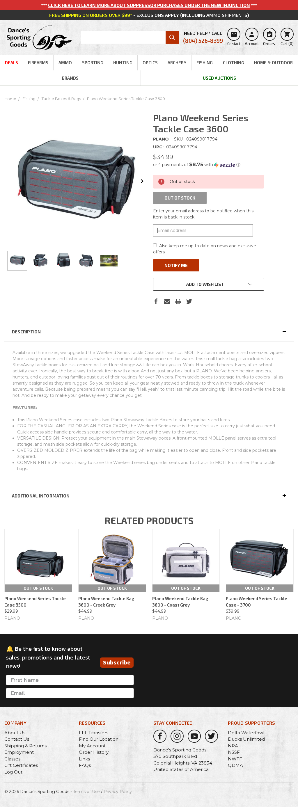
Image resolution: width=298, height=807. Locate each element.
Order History (94, 752)
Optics (150, 62)
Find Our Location (98, 739)
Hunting (122, 62)
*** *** (149, 5)
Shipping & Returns (25, 746)
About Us (14, 732)
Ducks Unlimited (246, 739)
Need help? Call (203, 37)
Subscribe (117, 662)
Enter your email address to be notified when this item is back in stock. (203, 214)
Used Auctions (219, 78)
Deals (11, 62)
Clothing (233, 62)
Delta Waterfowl (246, 732)
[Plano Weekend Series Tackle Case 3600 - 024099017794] (17, 261)
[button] (208, 165)
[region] (74, 261)
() (287, 38)
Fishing (204, 62)
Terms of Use (86, 791)
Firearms (38, 62)
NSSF (234, 752)
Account (252, 38)
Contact (233, 38)
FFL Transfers (93, 732)
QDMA (235, 765)
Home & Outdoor (273, 62)
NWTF (235, 759)
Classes (12, 759)
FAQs (85, 765)
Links (84, 759)
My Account (92, 746)
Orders (269, 38)
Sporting (92, 62)
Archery (177, 62)
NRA (233, 746)
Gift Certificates (21, 765)
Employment (19, 752)
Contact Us (16, 739)
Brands (70, 78)
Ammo (65, 62)
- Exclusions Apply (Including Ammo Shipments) (149, 15)
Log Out (13, 772)
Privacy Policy (118, 791)
